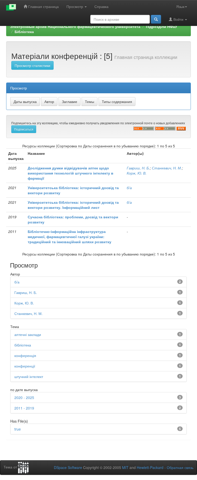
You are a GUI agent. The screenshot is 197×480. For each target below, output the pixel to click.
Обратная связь (180, 467)
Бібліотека (24, 31)
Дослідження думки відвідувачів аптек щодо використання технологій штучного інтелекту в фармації (70, 173)
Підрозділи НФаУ (161, 26)
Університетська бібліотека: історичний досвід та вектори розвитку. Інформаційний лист (73, 205)
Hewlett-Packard (150, 467)
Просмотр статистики (32, 65)
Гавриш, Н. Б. (138, 167)
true (17, 429)
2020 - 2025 (24, 397)
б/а (129, 187)
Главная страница (43, 6)
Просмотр (75, 6)
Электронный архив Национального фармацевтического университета (75, 26)
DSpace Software (68, 467)
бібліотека (22, 345)
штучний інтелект (28, 376)
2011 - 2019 (24, 408)
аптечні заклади (27, 334)
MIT (125, 467)
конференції (24, 366)
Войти (178, 19)
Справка (101, 6)
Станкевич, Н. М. (167, 167)
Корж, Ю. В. (136, 173)
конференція (25, 355)
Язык (180, 6)
